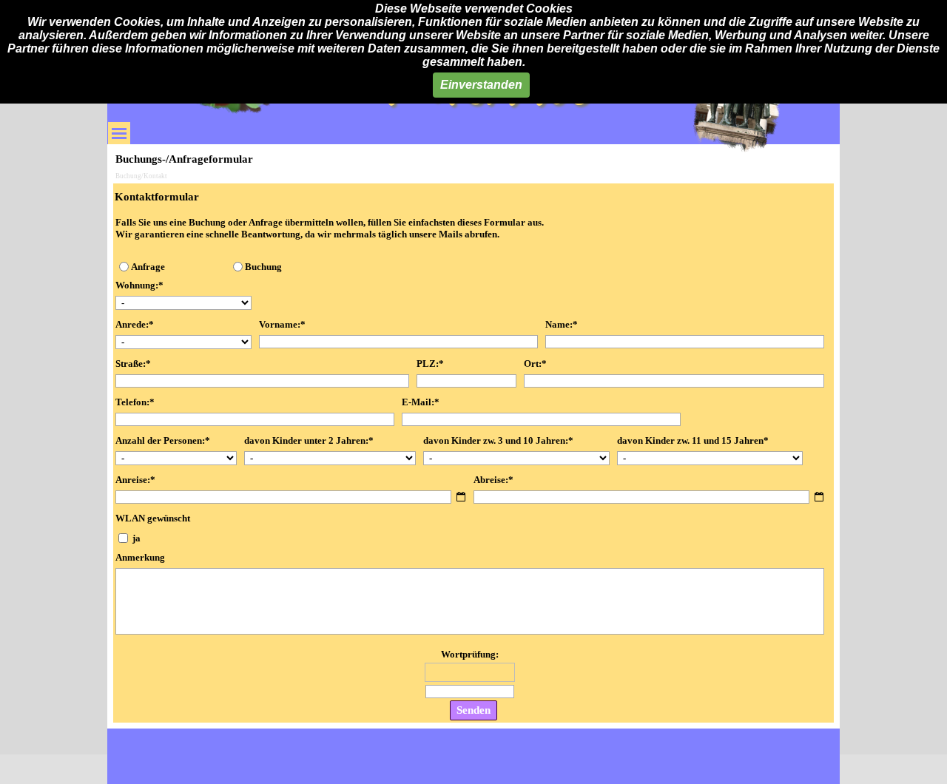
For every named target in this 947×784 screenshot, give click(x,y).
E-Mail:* (420, 402)
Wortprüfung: (470, 654)
